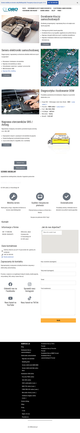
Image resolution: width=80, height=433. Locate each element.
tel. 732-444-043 (53, 2)
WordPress (15, 431)
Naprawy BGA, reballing (9, 71)
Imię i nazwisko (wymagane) (48, 261)
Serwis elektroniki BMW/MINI (30, 365)
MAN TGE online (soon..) (29, 386)
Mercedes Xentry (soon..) (29, 392)
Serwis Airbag (44, 10)
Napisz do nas (26, 414)
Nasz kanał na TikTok (29, 302)
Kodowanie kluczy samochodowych (39, 8)
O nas (23, 410)
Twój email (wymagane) (47, 270)
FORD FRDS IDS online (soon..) (30, 389)
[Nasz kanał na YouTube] (10, 298)
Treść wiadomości (46, 288)
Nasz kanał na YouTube (10, 303)
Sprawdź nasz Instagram (29, 289)
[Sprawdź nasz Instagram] (30, 284)
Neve (2, 431)
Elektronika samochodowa (28, 355)
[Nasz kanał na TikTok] (30, 298)
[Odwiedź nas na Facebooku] (10, 284)
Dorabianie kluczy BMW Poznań (50, 353)
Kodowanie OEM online (27, 373)
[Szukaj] (77, 2)
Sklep (53, 10)
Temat (42, 279)
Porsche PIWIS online (28, 377)
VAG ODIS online (26, 380)
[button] (37, 10)
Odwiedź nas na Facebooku (10, 289)
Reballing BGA (26, 362)
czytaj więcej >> (60, 106)
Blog (24, 8)
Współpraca (25, 417)
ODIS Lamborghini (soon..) (29, 383)
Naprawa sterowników (28, 358)
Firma (22, 407)
